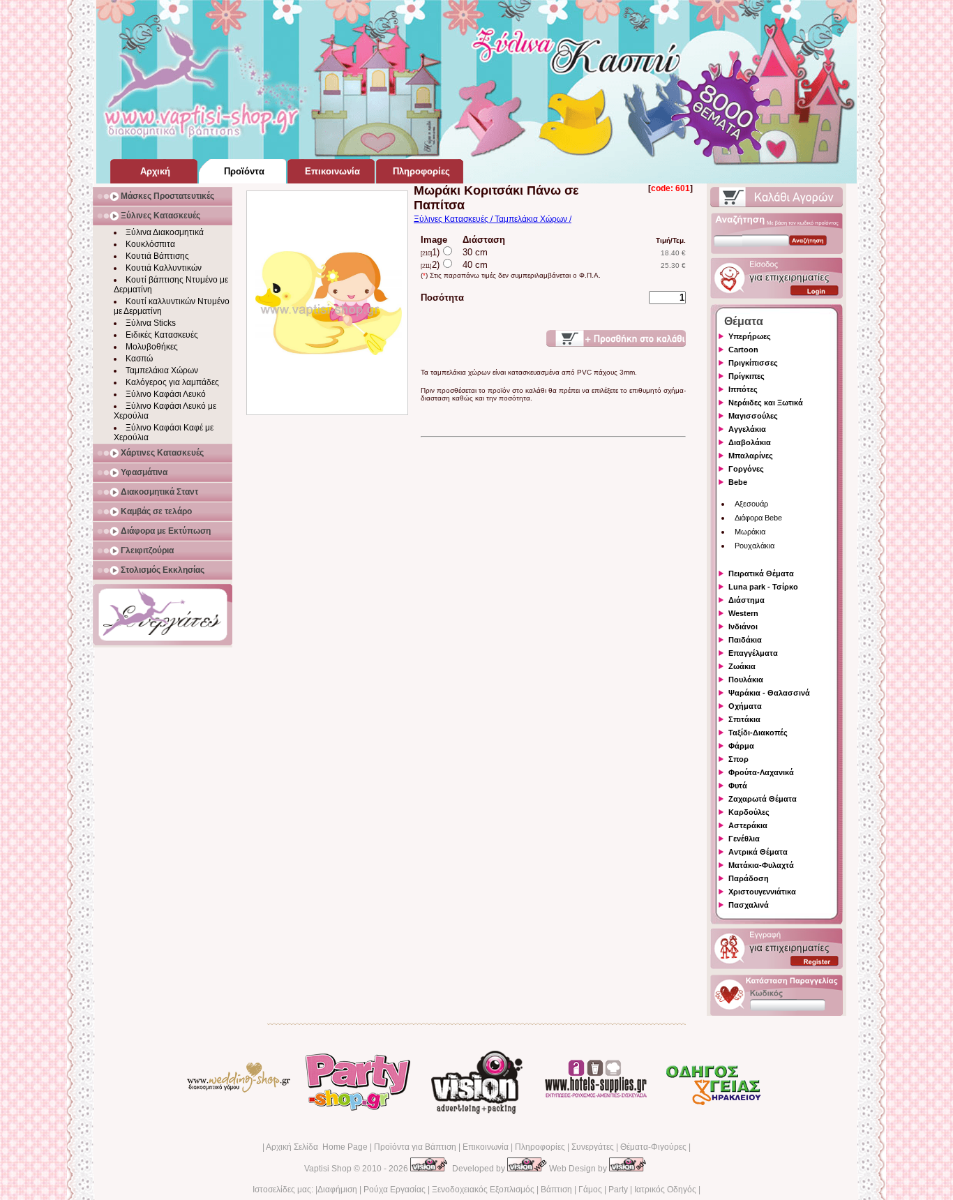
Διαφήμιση (337, 1189)
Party (618, 1189)
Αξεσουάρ (751, 504)
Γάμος (590, 1189)
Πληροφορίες (540, 1147)
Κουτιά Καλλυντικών (164, 268)
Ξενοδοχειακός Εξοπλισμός (483, 1189)
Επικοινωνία (486, 1147)
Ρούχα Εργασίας (394, 1189)
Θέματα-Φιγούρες (653, 1147)
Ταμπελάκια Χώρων (162, 370)
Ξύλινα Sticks (151, 323)
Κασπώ (139, 358)
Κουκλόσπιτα (150, 244)
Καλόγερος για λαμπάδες (172, 382)
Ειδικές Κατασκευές (162, 335)
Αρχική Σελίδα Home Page (317, 1147)
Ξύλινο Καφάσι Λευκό (166, 394)
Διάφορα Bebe (758, 517)
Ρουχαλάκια (754, 545)
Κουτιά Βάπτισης (157, 256)
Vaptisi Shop (328, 1168)
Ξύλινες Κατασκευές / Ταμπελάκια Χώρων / (492, 219)
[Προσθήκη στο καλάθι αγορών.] (616, 338)
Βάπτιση (556, 1189)
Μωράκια (750, 531)
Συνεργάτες (592, 1147)
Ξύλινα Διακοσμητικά (165, 232)
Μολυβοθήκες (152, 347)
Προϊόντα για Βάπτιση (415, 1147)
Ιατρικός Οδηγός (665, 1189)
